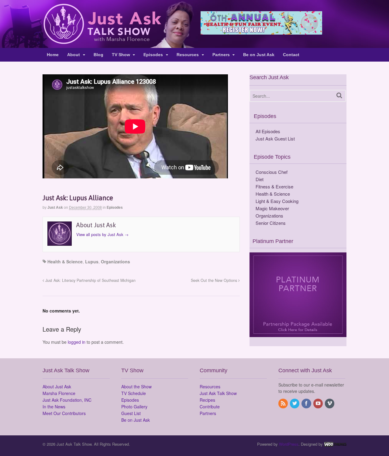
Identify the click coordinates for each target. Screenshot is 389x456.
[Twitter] (295, 403)
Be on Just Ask (258, 54)
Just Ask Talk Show (218, 393)
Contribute (210, 407)
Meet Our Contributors (64, 413)
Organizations (115, 261)
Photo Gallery (134, 407)
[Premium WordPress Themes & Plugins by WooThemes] (335, 444)
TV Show (121, 54)
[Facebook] (306, 403)
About (73, 54)
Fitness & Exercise (274, 186)
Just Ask (55, 207)
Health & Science (65, 261)
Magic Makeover (272, 208)
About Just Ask (57, 386)
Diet (259, 179)
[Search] (339, 95)
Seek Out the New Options (214, 280)
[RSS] (283, 403)
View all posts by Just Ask (102, 234)
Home (53, 54)
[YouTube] (318, 403)
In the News (54, 407)
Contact (291, 54)
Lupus (91, 261)
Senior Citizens (271, 223)
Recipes (207, 400)
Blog (98, 54)
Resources (188, 54)
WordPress (288, 444)
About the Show (136, 386)
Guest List (131, 413)
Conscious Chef (271, 172)
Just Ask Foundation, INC (67, 400)
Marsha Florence (59, 393)
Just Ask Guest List (275, 138)
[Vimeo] (330, 403)
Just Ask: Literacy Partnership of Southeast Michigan (90, 280)
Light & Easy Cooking (277, 201)
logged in (76, 342)
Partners (221, 54)
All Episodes (268, 131)
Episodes (153, 54)
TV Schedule (133, 393)
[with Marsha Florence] (102, 41)
